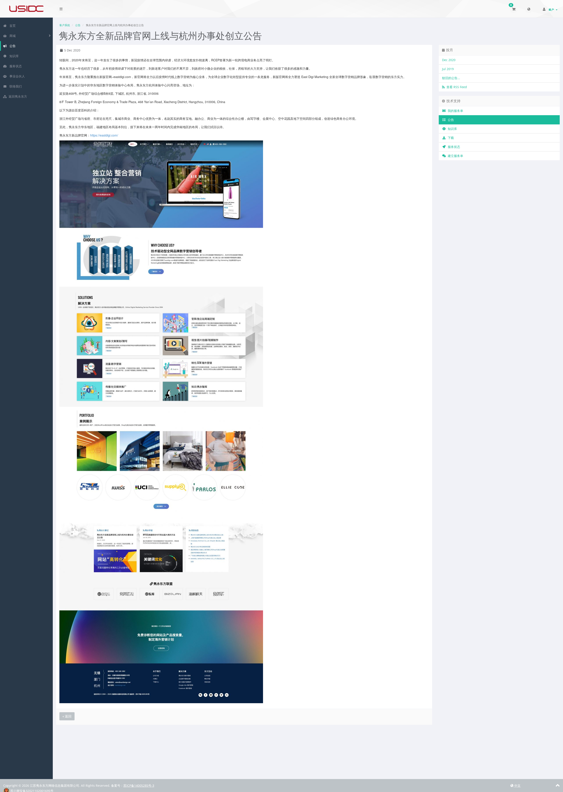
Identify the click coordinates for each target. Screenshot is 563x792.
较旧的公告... (451, 78)
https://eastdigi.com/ (104, 135)
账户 (552, 9)
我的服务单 (454, 111)
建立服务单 (454, 156)
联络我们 (15, 86)
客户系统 (64, 25)
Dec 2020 (448, 60)
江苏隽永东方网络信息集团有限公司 (26, 9)
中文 (517, 785)
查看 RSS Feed (456, 87)
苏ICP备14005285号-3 (138, 785)
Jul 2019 (448, 69)
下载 (450, 138)
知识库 (13, 56)
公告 (12, 46)
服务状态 (15, 66)
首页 (12, 26)
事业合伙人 (16, 76)
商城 (12, 36)
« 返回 (66, 716)
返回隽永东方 (17, 96)
